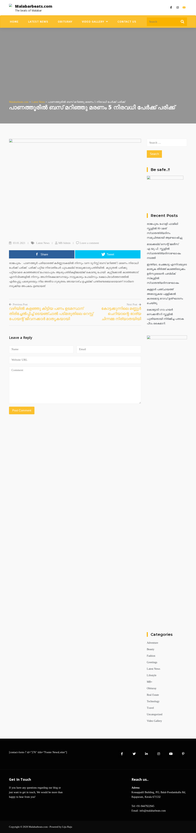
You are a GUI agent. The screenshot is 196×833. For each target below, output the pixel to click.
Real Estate (153, 694)
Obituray (65, 21)
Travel (150, 707)
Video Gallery (93, 21)
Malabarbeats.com (33, 6)
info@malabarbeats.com (153, 810)
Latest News (38, 21)
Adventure (152, 642)
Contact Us (127, 21)
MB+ (149, 681)
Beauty (150, 649)
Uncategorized (154, 714)
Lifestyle (151, 675)
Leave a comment (89, 243)
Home (14, 21)
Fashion (151, 655)
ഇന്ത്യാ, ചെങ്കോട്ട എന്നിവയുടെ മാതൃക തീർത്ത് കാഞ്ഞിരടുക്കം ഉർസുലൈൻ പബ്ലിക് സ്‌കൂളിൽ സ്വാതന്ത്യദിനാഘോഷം (167, 273)
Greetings (152, 662)
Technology (153, 701)
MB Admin (64, 243)
